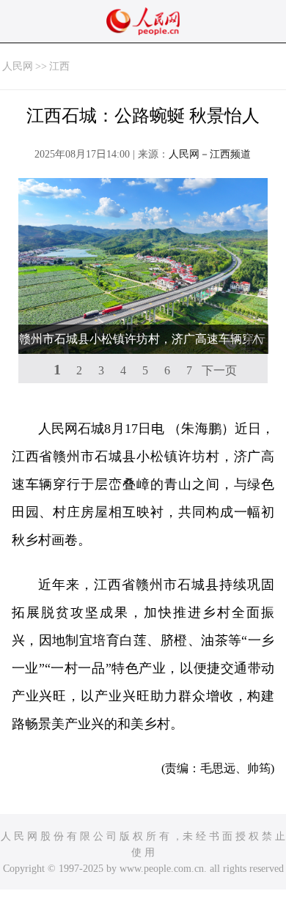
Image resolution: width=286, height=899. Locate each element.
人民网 (17, 66)
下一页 (219, 370)
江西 (59, 66)
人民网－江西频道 (210, 154)
